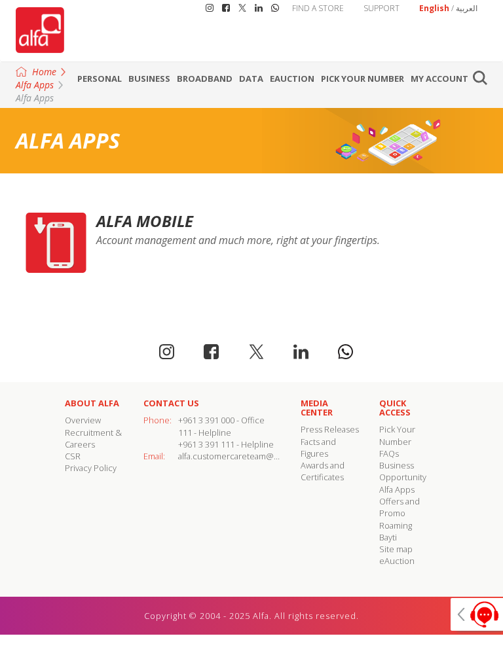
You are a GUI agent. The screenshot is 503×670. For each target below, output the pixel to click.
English (434, 8)
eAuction (292, 78)
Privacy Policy (91, 468)
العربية (466, 8)
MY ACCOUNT (439, 78)
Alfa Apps (397, 489)
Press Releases (330, 429)
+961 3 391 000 (206, 420)
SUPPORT (381, 8)
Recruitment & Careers (93, 438)
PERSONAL (99, 78)
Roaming (395, 525)
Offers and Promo (399, 507)
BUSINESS (149, 78)
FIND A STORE (318, 8)
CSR (73, 456)
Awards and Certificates (323, 471)
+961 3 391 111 (206, 444)
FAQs (389, 453)
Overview (83, 420)
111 (185, 432)
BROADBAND (205, 78)
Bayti (388, 537)
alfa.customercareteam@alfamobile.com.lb (259, 456)
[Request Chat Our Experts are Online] (477, 614)
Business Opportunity (402, 471)
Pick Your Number (362, 78)
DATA (251, 78)
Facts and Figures (318, 447)
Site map (396, 549)
